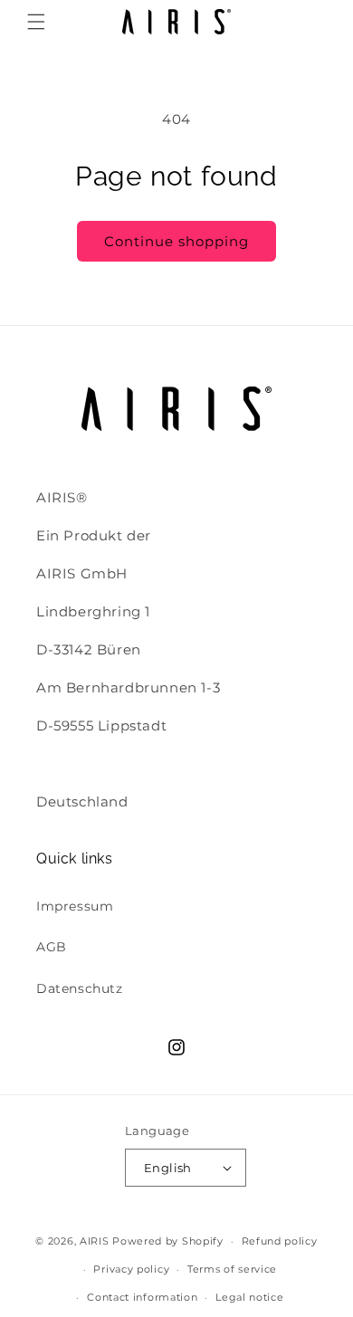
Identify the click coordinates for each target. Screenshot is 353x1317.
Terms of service (232, 1269)
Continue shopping (176, 241)
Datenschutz (79, 988)
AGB (51, 947)
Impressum (74, 906)
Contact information (142, 1297)
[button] (36, 22)
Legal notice (249, 1297)
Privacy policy (131, 1269)
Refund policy (280, 1241)
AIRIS (95, 1241)
